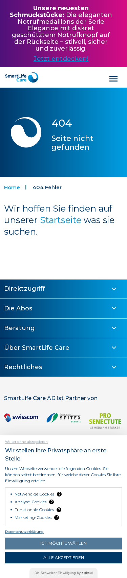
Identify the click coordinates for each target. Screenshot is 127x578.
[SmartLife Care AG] (21, 77)
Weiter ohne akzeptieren (26, 441)
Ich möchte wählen (63, 543)
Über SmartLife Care (36, 347)
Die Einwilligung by (63, 573)
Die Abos (18, 308)
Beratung (19, 328)
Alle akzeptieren (63, 557)
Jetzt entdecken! (61, 58)
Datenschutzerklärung (24, 531)
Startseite (61, 220)
